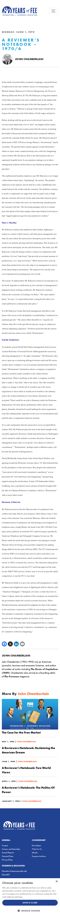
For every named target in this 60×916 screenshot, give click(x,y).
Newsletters (36, 845)
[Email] (22, 643)
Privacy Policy (7, 860)
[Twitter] (10, 643)
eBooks (35, 852)
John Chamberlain (29, 59)
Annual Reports (8, 852)
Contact (5, 845)
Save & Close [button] (30, 902)
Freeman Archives (39, 856)
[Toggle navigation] (53, 11)
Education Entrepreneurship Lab (14, 871)
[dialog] (30, 897)
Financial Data (7, 856)
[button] (30, 910)
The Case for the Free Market (21, 732)
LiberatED (6, 874)
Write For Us (37, 849)
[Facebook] (4, 643)
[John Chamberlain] (7, 58)
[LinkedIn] (16, 643)
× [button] (56, 881)
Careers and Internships (11, 849)
